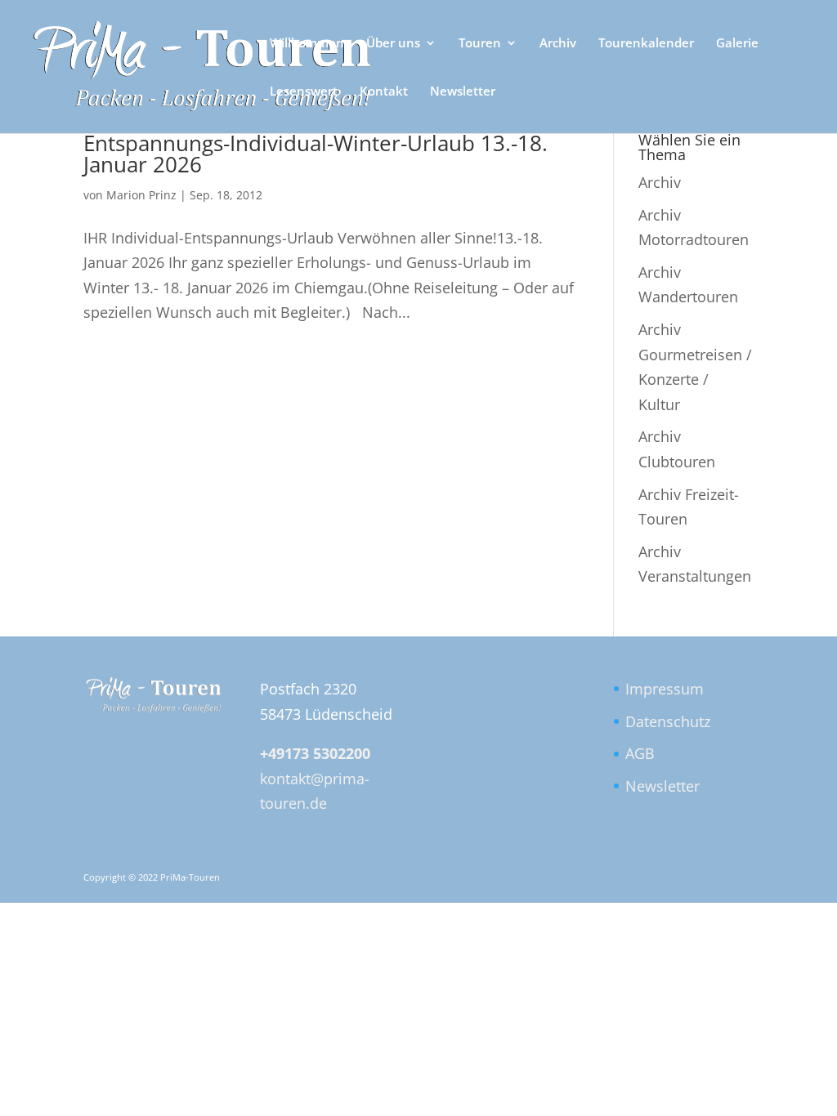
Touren (480, 44)
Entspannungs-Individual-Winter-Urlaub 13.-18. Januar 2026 (315, 153)
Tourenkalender (646, 44)
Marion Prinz (141, 195)
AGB (640, 753)
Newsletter (462, 92)
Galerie (737, 44)
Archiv (557, 44)
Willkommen (307, 44)
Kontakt (384, 92)
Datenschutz (667, 721)
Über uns (393, 44)
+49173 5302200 (315, 753)
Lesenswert (304, 92)
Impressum (664, 689)
